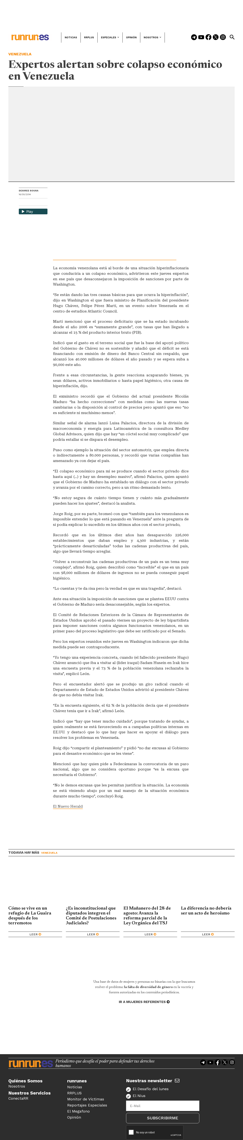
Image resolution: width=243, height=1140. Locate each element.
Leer (33, 934)
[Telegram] (194, 37)
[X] (41, 202)
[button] (232, 37)
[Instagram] (223, 37)
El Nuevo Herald (68, 806)
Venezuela (20, 54)
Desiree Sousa (28, 190)
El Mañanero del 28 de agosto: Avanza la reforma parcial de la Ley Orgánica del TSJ (147, 915)
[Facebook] (208, 37)
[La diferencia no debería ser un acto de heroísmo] (208, 884)
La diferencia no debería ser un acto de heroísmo (206, 911)
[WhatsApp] (28, 202)
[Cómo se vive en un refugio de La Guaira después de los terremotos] (35, 884)
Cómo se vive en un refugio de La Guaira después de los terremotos (29, 915)
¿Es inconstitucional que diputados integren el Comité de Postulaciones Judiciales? (91, 915)
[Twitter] (215, 37)
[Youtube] (201, 37)
